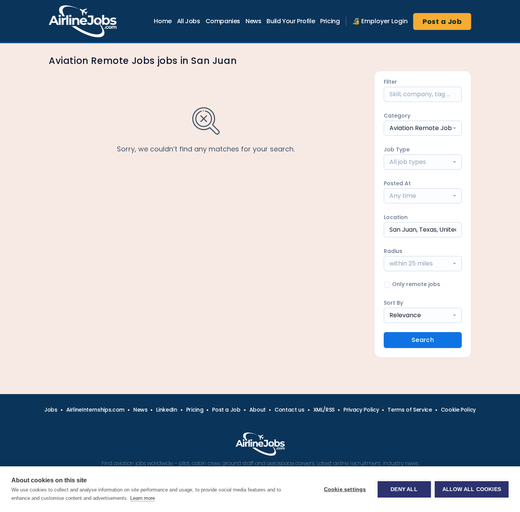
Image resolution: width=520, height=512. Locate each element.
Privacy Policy (361, 409)
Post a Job (442, 21)
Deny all (404, 489)
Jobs (50, 409)
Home (162, 21)
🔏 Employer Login (380, 21)
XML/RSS (324, 409)
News (253, 21)
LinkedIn (166, 409)
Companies (223, 21)
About (257, 409)
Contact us (289, 409)
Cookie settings (345, 489)
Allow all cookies (471, 489)
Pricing (330, 21)
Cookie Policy (458, 409)
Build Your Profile (290, 21)
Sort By (393, 303)
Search (423, 340)
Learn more (142, 498)
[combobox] (423, 128)
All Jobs (188, 21)
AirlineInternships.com (95, 409)
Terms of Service (410, 409)
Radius (393, 251)
